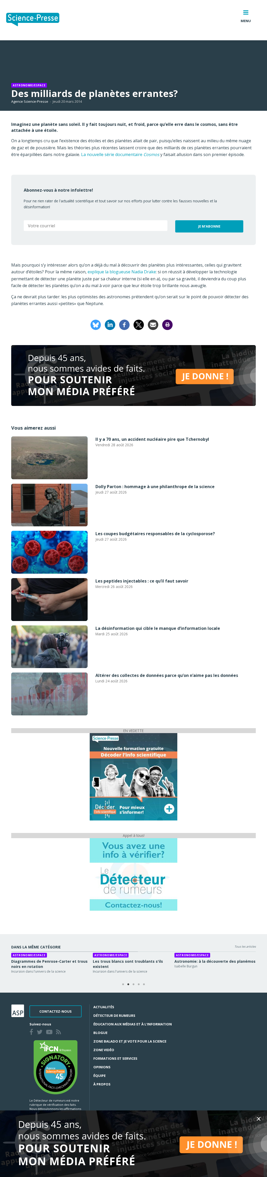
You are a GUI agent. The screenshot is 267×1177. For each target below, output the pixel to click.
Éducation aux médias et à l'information (132, 1024)
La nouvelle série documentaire (120, 154)
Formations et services (115, 1058)
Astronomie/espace (29, 85)
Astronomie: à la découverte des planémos (215, 961)
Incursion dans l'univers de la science (38, 971)
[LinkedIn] (110, 324)
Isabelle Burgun (185, 966)
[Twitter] (41, 1033)
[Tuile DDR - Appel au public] (133, 874)
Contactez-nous (55, 1011)
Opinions (102, 1067)
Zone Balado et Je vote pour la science (129, 1041)
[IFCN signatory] (55, 1067)
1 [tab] (123, 984)
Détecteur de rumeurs (114, 1015)
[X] (139, 324)
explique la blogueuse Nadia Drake (122, 272)
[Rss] (59, 1033)
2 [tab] (128, 984)
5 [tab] (144, 984)
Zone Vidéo (103, 1049)
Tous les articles (245, 946)
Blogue (100, 1032)
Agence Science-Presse (29, 101)
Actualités (103, 1007)
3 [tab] (133, 984)
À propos (102, 1084)
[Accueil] (37, 20)
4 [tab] (138, 984)
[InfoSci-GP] (133, 776)
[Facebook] (124, 324)
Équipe (99, 1075)
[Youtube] (50, 1033)
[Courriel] (153, 324)
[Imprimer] (167, 324)
